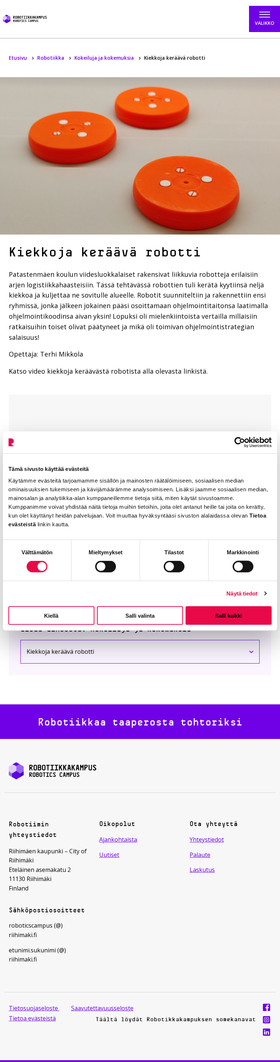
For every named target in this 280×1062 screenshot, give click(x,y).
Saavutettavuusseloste (102, 1008)
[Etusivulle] (44, 19)
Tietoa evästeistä (32, 1018)
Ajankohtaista (118, 839)
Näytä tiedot (241, 593)
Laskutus (202, 870)
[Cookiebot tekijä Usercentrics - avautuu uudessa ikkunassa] (240, 442)
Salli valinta (140, 615)
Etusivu (18, 57)
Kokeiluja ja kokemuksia (104, 57)
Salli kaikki (228, 615)
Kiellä (51, 615)
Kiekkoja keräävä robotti (66, 653)
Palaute (200, 855)
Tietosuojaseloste (34, 1008)
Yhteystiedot (207, 839)
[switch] (105, 567)
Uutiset (109, 855)
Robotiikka (51, 57)
